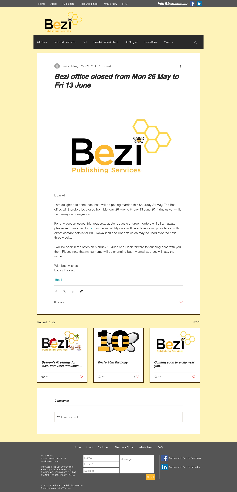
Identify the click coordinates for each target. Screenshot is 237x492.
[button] (195, 42)
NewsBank (151, 42)
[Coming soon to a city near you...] (175, 342)
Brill (84, 42)
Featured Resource (64, 42)
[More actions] (181, 66)
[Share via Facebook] (56, 291)
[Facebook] (192, 3)
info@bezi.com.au (172, 4)
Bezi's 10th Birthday (113, 362)
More (167, 42)
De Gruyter (131, 42)
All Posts (42, 42)
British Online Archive (106, 42)
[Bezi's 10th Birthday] (118, 342)
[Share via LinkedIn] (73, 291)
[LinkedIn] (199, 3)
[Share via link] (81, 291)
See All (196, 321)
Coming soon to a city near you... (174, 364)
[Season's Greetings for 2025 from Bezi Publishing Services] (62, 342)
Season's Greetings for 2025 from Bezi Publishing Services (60, 364)
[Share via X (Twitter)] (64, 291)
